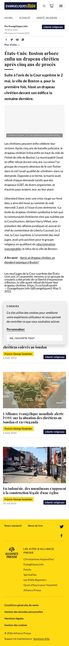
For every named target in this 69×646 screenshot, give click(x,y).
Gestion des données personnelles (23, 611)
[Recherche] (44, 6)
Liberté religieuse (46, 17)
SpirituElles (30, 574)
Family (27, 569)
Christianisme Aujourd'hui (39, 559)
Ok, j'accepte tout (22, 338)
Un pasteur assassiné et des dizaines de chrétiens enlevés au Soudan (33, 345)
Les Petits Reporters (35, 579)
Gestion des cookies (15, 625)
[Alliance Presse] (11, 557)
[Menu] (61, 6)
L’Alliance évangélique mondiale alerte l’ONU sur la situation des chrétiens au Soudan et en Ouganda (33, 418)
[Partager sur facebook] (6, 40)
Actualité (24, 17)
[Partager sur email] (17, 40)
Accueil (8, 17)
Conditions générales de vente (21, 605)
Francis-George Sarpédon (18, 353)
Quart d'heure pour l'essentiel (40, 585)
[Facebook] (62, 536)
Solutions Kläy (41, 639)
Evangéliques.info (34, 564)
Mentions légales (14, 618)
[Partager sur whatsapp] (23, 40)
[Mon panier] (51, 6)
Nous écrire (35, 525)
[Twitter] (62, 527)
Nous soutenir (13, 525)
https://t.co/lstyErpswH (42, 285)
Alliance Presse (32, 590)
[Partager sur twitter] (12, 40)
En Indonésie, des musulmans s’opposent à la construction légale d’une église (34, 490)
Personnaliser (16, 329)
